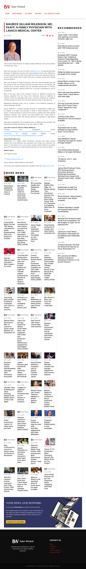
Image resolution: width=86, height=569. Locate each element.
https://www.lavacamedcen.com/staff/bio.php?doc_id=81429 (23, 135)
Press (51, 544)
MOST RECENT (17, 13)
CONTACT (38, 13)
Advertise (53, 546)
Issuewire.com (34, 71)
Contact (52, 548)
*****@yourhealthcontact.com (13, 159)
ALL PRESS (28, 13)
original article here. (48, 166)
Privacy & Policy (55, 552)
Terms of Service (55, 550)
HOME (7, 13)
